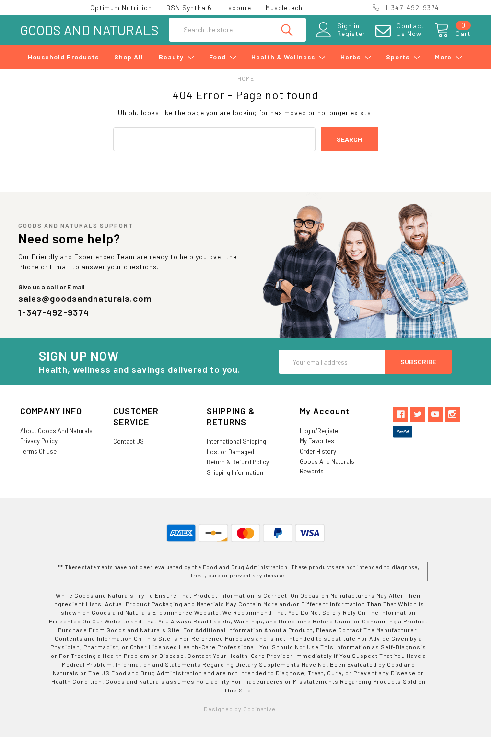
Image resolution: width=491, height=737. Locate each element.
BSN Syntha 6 (189, 7)
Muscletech (284, 7)
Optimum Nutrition (121, 7)
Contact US (128, 441)
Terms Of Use (38, 451)
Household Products (63, 57)
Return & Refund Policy (238, 462)
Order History (318, 451)
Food (218, 57)
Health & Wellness (284, 57)
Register (351, 33)
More (444, 57)
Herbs (351, 57)
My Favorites (317, 441)
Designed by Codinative (240, 708)
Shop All (128, 57)
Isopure (238, 7)
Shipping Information (235, 472)
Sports (398, 57)
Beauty (172, 57)
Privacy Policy (39, 441)
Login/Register (320, 431)
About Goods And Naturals (56, 431)
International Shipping (236, 441)
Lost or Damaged (230, 452)
